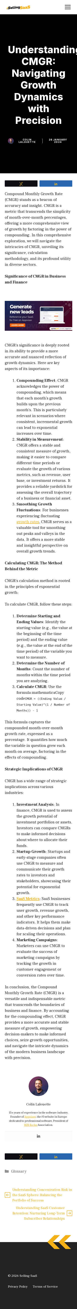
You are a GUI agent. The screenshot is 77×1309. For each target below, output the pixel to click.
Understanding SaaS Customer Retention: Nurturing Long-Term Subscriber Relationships (38, 1213)
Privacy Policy (18, 1286)
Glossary (18, 1171)
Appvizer (30, 1117)
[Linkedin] (38, 1136)
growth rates (28, 521)
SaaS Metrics (28, 898)
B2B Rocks (30, 1125)
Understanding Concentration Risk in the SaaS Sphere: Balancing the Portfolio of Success (42, 1195)
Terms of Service (45, 1286)
